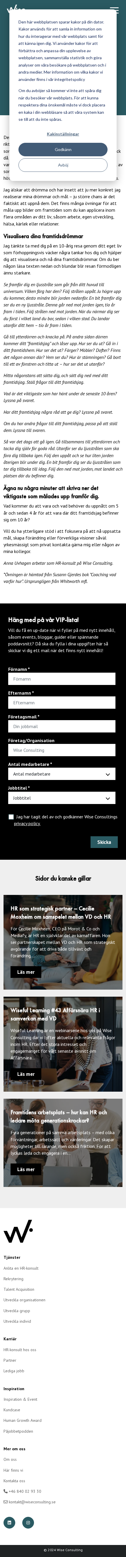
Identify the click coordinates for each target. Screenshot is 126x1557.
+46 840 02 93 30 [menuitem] (24, 1491)
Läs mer (26, 972)
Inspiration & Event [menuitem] (20, 1399)
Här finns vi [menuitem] (13, 1470)
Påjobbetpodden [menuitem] (18, 1431)
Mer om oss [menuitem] (14, 1448)
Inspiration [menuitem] (14, 1388)
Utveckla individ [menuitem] (17, 1321)
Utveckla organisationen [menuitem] (24, 1299)
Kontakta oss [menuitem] (14, 1480)
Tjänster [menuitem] (12, 1257)
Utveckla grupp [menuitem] (17, 1310)
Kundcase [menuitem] (12, 1409)
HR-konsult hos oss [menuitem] (20, 1349)
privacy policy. (27, 823)
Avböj (63, 164)
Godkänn (63, 149)
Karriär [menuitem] (10, 1338)
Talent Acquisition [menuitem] (19, 1289)
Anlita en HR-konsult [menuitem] (21, 1268)
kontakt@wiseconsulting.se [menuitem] (32, 1502)
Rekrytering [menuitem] (13, 1278)
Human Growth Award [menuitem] (23, 1420)
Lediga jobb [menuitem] (14, 1370)
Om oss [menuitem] (10, 1459)
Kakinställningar (63, 133)
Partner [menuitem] (10, 1360)
